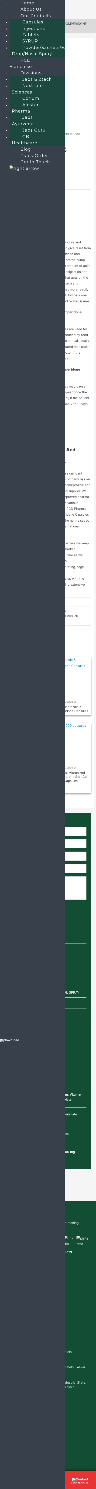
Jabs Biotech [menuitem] (37, 79)
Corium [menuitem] (30, 98)
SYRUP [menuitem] (30, 41)
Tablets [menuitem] (30, 34)
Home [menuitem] (27, 3)
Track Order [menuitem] (34, 155)
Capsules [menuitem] (32, 22)
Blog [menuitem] (26, 149)
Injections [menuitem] (33, 28)
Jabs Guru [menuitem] (34, 130)
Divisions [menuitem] (31, 72)
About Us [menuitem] (31, 9)
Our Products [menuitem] (36, 15)
